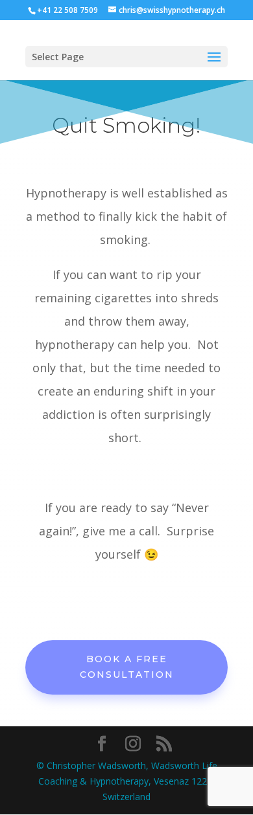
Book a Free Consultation (127, 666)
